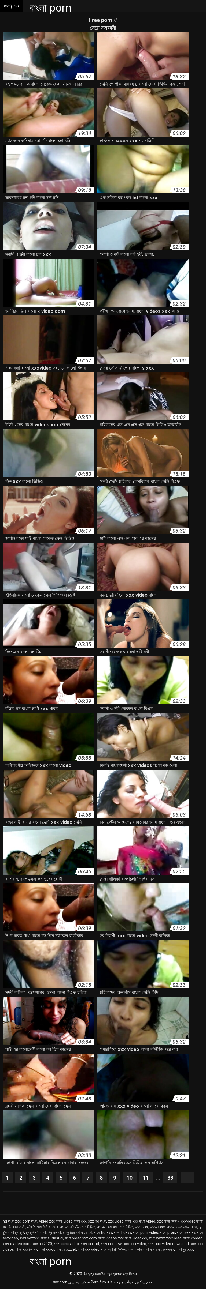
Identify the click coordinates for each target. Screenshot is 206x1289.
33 (170, 1178)
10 (130, 1178)
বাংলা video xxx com (81, 1238)
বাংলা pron (167, 1232)
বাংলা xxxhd (67, 1249)
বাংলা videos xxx (110, 1238)
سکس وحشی (79, 1282)
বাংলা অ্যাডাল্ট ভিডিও (113, 1249)
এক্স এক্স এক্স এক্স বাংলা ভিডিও (115, 1227)
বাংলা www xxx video (165, 1238)
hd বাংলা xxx (12, 1221)
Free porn (101, 20)
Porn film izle (102, 1282)
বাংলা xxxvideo (89, 1249)
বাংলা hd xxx (103, 1232)
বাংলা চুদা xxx (184, 1249)
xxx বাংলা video (144, 1221)
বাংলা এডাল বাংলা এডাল (142, 1249)
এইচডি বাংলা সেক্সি (14, 1227)
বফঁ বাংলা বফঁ (84, 1232)
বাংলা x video (193, 1238)
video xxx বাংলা (50, 1221)
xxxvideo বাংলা (192, 1221)
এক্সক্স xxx (141, 1227)
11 (146, 1178)
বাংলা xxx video (134, 1244)
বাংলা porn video (145, 1232)
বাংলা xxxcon (48, 1249)
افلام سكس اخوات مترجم (133, 1282)
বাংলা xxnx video (66, 1244)
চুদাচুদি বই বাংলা (36, 1232)
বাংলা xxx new (111, 1244)
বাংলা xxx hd (90, 1244)
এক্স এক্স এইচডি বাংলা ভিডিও (77, 1227)
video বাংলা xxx (75, 1221)
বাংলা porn (60, 1282)
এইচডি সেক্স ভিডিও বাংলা (42, 1227)
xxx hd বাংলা (97, 1221)
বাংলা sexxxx (29, 1238)
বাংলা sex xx (186, 1232)
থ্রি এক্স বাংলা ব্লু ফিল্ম (61, 1232)
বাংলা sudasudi (52, 1238)
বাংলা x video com (17, 1244)
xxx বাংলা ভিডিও (168, 1221)
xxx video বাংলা (119, 1221)
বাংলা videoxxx (136, 1238)
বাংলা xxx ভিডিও (26, 1249)
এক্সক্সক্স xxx (157, 1227)
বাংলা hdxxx (122, 1232)
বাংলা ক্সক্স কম (166, 1249)
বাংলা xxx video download (168, 1244)
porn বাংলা (30, 1221)
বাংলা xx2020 (42, 1244)
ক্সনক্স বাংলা (191, 1227)
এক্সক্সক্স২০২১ (175, 1227)
